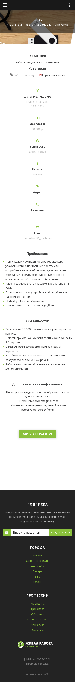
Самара (37, 571)
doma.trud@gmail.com (38, 238)
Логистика (37, 625)
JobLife (38, 20)
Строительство (37, 619)
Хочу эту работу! (37, 434)
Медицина (38, 603)
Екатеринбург (37, 566)
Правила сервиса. (37, 663)
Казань (37, 582)
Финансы (37, 630)
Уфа (37, 576)
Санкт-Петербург (37, 560)
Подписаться (60, 532)
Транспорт (38, 609)
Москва (37, 555)
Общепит (37, 614)
